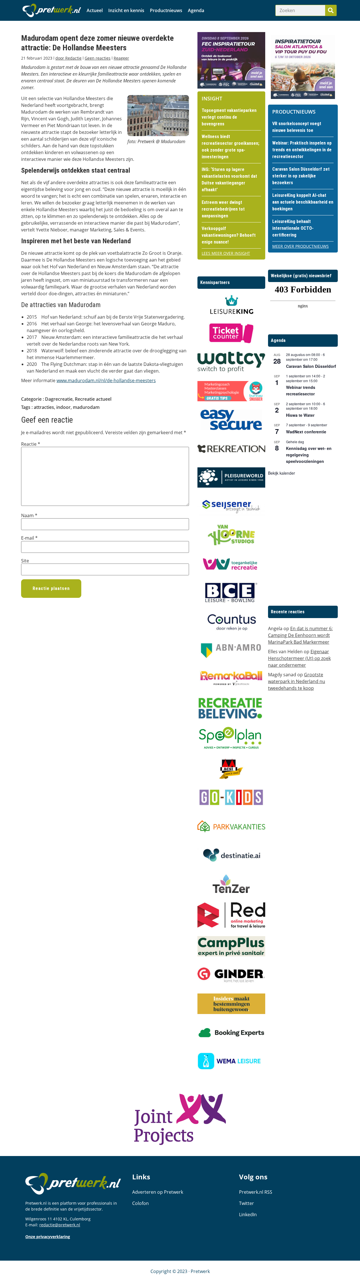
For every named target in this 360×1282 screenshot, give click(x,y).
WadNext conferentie (306, 431)
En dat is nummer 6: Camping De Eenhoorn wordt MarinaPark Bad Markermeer (300, 635)
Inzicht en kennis (126, 10)
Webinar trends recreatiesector (300, 390)
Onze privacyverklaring (47, 1236)
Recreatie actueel (93, 399)
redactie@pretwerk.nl (59, 1224)
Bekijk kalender (281, 473)
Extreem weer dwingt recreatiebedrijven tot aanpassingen (223, 209)
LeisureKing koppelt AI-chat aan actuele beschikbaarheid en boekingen (302, 202)
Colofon (140, 1203)
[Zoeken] (330, 10)
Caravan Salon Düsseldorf (311, 366)
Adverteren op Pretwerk (157, 1192)
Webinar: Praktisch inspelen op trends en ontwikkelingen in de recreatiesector (302, 149)
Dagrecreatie (59, 399)
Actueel (95, 10)
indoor (63, 407)
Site (25, 560)
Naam (29, 515)
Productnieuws (166, 10)
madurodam (86, 407)
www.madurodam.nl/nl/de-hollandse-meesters (106, 380)
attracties (44, 407)
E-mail (29, 538)
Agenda (196, 10)
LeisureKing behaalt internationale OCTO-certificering (293, 228)
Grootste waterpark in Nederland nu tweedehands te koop (296, 681)
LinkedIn (248, 1214)
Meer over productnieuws (300, 246)
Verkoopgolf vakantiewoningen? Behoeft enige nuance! (229, 235)
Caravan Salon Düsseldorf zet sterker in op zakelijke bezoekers (301, 175)
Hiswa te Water (300, 415)
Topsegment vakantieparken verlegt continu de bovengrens (229, 117)
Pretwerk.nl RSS (255, 1192)
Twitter (246, 1203)
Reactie (30, 444)
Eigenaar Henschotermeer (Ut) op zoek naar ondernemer (299, 658)
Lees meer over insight (226, 253)
